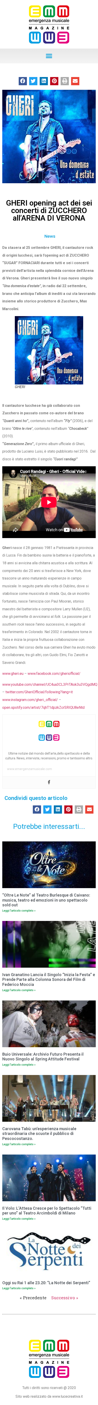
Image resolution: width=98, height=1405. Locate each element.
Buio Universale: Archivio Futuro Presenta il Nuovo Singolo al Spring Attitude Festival (43, 1057)
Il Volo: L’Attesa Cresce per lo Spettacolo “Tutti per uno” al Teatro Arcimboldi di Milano (46, 1211)
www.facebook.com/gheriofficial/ (54, 673)
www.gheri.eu (12, 673)
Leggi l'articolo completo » (19, 910)
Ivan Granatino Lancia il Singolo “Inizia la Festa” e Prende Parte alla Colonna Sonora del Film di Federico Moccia (48, 979)
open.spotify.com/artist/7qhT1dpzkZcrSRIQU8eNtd (43, 707)
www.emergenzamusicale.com (29, 769)
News (49, 236)
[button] (49, 56)
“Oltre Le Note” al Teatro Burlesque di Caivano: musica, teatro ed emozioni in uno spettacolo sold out (46, 900)
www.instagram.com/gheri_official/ (30, 700)
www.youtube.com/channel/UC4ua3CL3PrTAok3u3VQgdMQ (49, 684)
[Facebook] (49, 782)
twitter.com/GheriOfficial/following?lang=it (39, 692)
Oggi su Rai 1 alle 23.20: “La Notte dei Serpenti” (46, 1282)
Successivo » (64, 1297)
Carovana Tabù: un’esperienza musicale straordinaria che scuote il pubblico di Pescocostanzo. (39, 1133)
